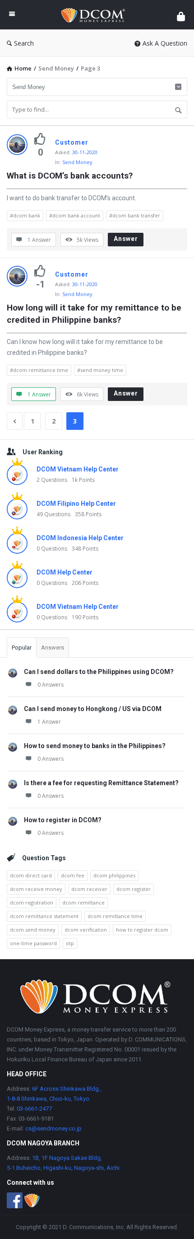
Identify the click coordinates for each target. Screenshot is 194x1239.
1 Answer (49, 721)
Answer (126, 238)
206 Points (85, 583)
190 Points (85, 617)
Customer (71, 142)
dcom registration (31, 902)
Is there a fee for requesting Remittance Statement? (101, 783)
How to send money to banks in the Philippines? (95, 745)
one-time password (33, 943)
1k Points (83, 480)
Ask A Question (165, 43)
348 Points (85, 548)
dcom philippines (114, 875)
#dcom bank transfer (134, 215)
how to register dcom (142, 929)
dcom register (133, 889)
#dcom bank (25, 215)
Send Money (77, 162)
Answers (52, 647)
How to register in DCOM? (63, 820)
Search (24, 43)
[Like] (40, 139)
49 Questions (53, 514)
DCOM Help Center (64, 572)
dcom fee (72, 875)
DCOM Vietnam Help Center (78, 469)
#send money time (100, 370)
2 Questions (52, 480)
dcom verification (86, 929)
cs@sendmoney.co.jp (53, 1128)
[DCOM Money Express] (96, 14)
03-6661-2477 (34, 1108)
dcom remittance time (115, 916)
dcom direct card (31, 875)
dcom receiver (89, 889)
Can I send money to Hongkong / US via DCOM (93, 708)
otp (70, 943)
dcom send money (32, 929)
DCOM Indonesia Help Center (80, 538)
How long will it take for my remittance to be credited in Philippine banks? (95, 313)
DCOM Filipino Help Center (76, 503)
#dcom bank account (74, 215)
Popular (22, 647)
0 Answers (50, 684)
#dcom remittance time (39, 370)
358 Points (88, 514)
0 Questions (52, 548)
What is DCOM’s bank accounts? (70, 175)
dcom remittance (83, 902)
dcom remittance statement (44, 916)
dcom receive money (36, 889)
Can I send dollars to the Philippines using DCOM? (99, 671)
